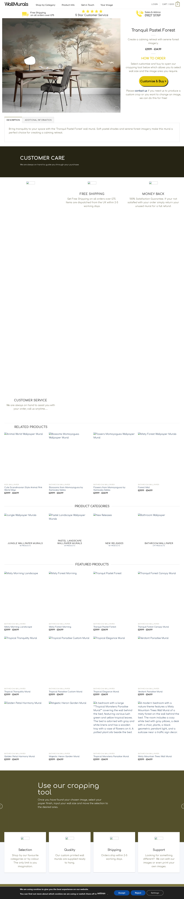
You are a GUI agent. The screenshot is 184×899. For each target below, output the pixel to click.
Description (13, 120)
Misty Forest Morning (60, 627)
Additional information (38, 120)
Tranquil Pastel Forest (104, 627)
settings (101, 893)
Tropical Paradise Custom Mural (65, 691)
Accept (121, 893)
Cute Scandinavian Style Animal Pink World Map (23, 488)
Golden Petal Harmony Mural (19, 756)
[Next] (114, 65)
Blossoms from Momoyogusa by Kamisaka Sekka (66, 488)
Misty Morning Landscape (18, 627)
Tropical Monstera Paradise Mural (111, 756)
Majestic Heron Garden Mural (64, 756)
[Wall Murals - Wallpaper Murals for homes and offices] (16, 4)
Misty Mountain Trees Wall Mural (155, 756)
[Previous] (8, 65)
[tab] (13, 120)
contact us (141, 91)
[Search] (148, 4)
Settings (155, 893)
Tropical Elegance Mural (106, 691)
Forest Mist (144, 487)
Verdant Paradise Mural (150, 691)
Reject (138, 893)
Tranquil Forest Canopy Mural (153, 627)
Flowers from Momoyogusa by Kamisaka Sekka (109, 488)
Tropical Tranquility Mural (17, 691)
